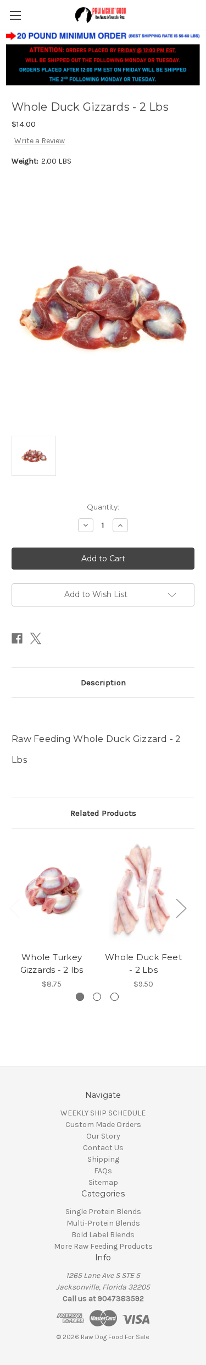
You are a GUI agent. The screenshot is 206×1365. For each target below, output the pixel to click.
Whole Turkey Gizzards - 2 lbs (51, 963)
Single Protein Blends (103, 1211)
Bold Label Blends (103, 1234)
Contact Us (103, 1147)
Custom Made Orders (103, 1124)
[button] (103, 57)
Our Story (103, 1136)
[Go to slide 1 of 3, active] (80, 997)
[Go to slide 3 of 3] (114, 997)
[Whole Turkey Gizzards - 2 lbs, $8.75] (51, 893)
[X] (35, 638)
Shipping (103, 1159)
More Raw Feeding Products (103, 1246)
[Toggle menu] (15, 15)
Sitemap (103, 1182)
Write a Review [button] (39, 140)
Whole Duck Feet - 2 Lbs (143, 963)
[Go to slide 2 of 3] (97, 997)
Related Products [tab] (103, 813)
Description (103, 682)
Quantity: (103, 506)
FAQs (103, 1171)
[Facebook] (17, 638)
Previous (14, 907)
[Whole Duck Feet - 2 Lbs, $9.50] (143, 893)
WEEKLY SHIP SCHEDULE (103, 1113)
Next (181, 907)
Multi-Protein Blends (103, 1223)
